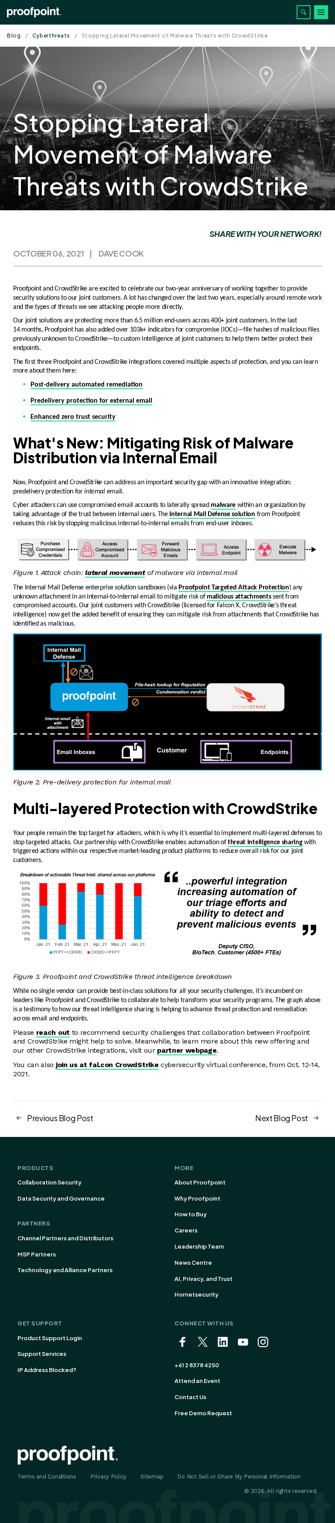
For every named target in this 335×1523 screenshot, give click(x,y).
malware (223, 505)
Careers (186, 1230)
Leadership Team (199, 1246)
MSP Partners (36, 1254)
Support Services (41, 1353)
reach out (53, 1032)
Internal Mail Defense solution (212, 514)
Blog (14, 35)
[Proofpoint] (34, 12)
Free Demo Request (203, 1413)
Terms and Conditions (46, 1476)
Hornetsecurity (196, 1294)
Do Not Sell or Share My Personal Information (239, 1476)
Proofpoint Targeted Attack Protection (233, 587)
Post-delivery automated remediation (87, 384)
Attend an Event (197, 1380)
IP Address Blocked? (46, 1369)
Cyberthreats (51, 35)
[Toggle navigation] (321, 12)
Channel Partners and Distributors (65, 1238)
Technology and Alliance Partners (65, 1269)
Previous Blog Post (60, 1118)
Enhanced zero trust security (73, 417)
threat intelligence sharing (265, 842)
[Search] (304, 12)
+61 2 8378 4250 (196, 1365)
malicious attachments (239, 596)
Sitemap (151, 1476)
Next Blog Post (281, 1118)
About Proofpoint (200, 1182)
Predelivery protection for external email (91, 400)
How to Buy (190, 1214)
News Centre (193, 1262)
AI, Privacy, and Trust (203, 1278)
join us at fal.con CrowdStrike (107, 1065)
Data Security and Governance (61, 1198)
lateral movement (115, 572)
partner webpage (186, 1050)
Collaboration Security (49, 1182)
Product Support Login (49, 1338)
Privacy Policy (108, 1476)
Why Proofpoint (197, 1198)
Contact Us (190, 1396)
